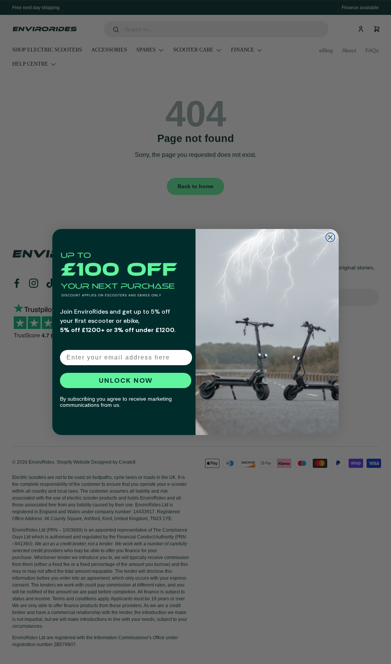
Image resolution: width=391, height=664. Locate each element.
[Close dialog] (330, 237)
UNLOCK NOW (126, 380)
